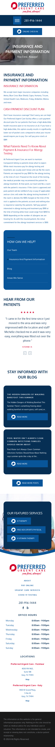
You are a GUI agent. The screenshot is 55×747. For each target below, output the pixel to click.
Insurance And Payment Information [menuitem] (27, 259)
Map (27, 679)
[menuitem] (27, 580)
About (27, 580)
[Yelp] (27, 608)
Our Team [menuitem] (12, 250)
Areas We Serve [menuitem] (15, 278)
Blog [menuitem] (9, 268)
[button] (17, 20)
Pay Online (27, 585)
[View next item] (30, 353)
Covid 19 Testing (27, 595)
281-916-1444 (33, 20)
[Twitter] (32, 608)
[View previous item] (24, 353)
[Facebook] (23, 608)
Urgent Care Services (27, 590)
